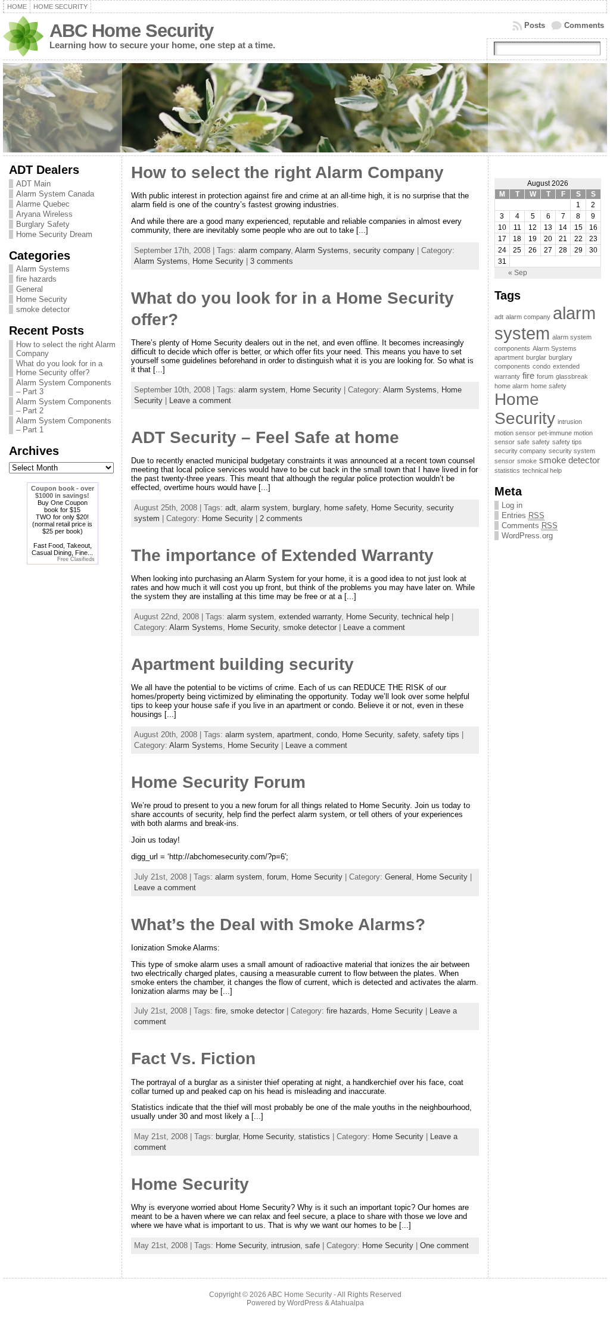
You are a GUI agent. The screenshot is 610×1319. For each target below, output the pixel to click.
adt (230, 507)
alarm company (264, 250)
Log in (512, 505)
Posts (534, 25)
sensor (504, 460)
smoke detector (43, 309)
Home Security (41, 299)
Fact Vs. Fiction (193, 1058)
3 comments (271, 261)
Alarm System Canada (55, 193)
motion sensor (515, 432)
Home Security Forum (218, 782)
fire (220, 1010)
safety (407, 734)
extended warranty (310, 616)
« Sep (517, 272)
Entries (523, 515)
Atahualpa (347, 1303)
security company (384, 250)
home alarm (511, 385)
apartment (294, 734)
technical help (425, 616)
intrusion (285, 1245)
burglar (227, 1136)
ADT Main (33, 183)
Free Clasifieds (76, 559)
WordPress (305, 1303)
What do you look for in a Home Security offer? (59, 368)
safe (312, 1245)
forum (277, 876)
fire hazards (36, 279)
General (29, 289)
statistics (314, 1136)
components (512, 366)
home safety (345, 507)
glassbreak (572, 376)
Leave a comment (200, 400)
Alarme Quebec (43, 203)
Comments (584, 25)
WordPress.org (527, 535)
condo (326, 734)
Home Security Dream (54, 234)
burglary (305, 507)
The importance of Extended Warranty (282, 555)
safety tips (441, 734)
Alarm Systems (43, 268)
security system (572, 450)
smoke (527, 460)
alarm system (261, 389)
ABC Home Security (131, 30)
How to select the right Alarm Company (287, 172)
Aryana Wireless (44, 214)
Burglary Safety (43, 224)
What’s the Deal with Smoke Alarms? (278, 924)
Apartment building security (242, 664)
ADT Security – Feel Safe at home (265, 437)
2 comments (281, 518)
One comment (444, 1245)
